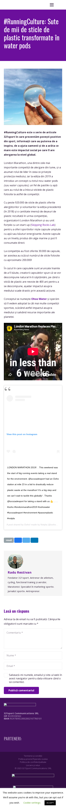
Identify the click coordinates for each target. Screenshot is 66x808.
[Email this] (9, 540)
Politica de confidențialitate (33, 762)
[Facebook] (5, 725)
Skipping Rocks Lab (43, 225)
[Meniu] (52, 5)
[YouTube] (17, 725)
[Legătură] (20, 726)
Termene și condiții (33, 755)
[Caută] (59, 5)
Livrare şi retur (33, 765)
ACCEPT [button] (50, 802)
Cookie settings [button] (32, 802)
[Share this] (18, 540)
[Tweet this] (26, 540)
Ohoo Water (39, 299)
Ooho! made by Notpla (35, 524)
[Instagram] (11, 725)
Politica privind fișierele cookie (33, 759)
